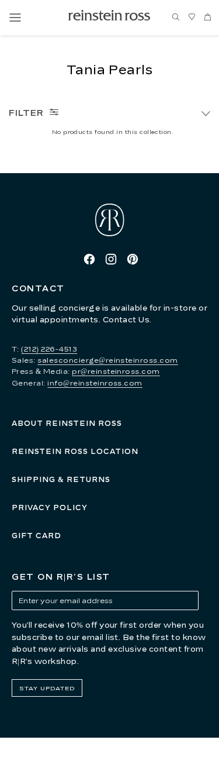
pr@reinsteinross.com (116, 371)
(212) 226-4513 (49, 349)
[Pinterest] (132, 259)
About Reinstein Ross (67, 423)
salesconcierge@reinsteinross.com (107, 360)
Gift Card (36, 535)
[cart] (207, 17)
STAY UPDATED (47, 687)
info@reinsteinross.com (94, 382)
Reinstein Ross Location (75, 451)
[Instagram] (111, 259)
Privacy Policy (50, 507)
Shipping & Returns (61, 479)
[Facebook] (89, 259)
